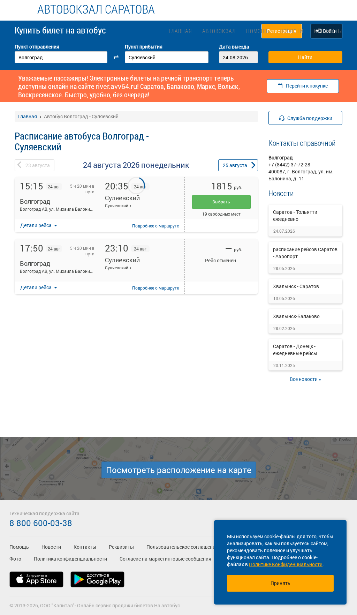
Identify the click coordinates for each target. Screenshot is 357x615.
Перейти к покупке (307, 85)
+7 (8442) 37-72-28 (289, 164)
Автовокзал (219, 31)
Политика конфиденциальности (70, 558)
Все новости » (305, 379)
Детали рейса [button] (36, 225)
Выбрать (221, 201)
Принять (280, 583)
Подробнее (155, 225)
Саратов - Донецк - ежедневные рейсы (295, 350)
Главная (180, 31)
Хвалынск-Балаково (296, 316)
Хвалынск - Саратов (296, 286)
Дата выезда (234, 46)
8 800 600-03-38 (40, 522)
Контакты (328, 31)
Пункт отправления (37, 46)
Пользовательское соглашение (182, 546)
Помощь (257, 31)
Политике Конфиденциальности (285, 564)
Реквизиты (121, 546)
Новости (292, 31)
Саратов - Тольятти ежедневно (295, 215)
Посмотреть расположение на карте (178, 469)
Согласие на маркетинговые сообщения (165, 558)
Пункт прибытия (143, 46)
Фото (15, 558)
